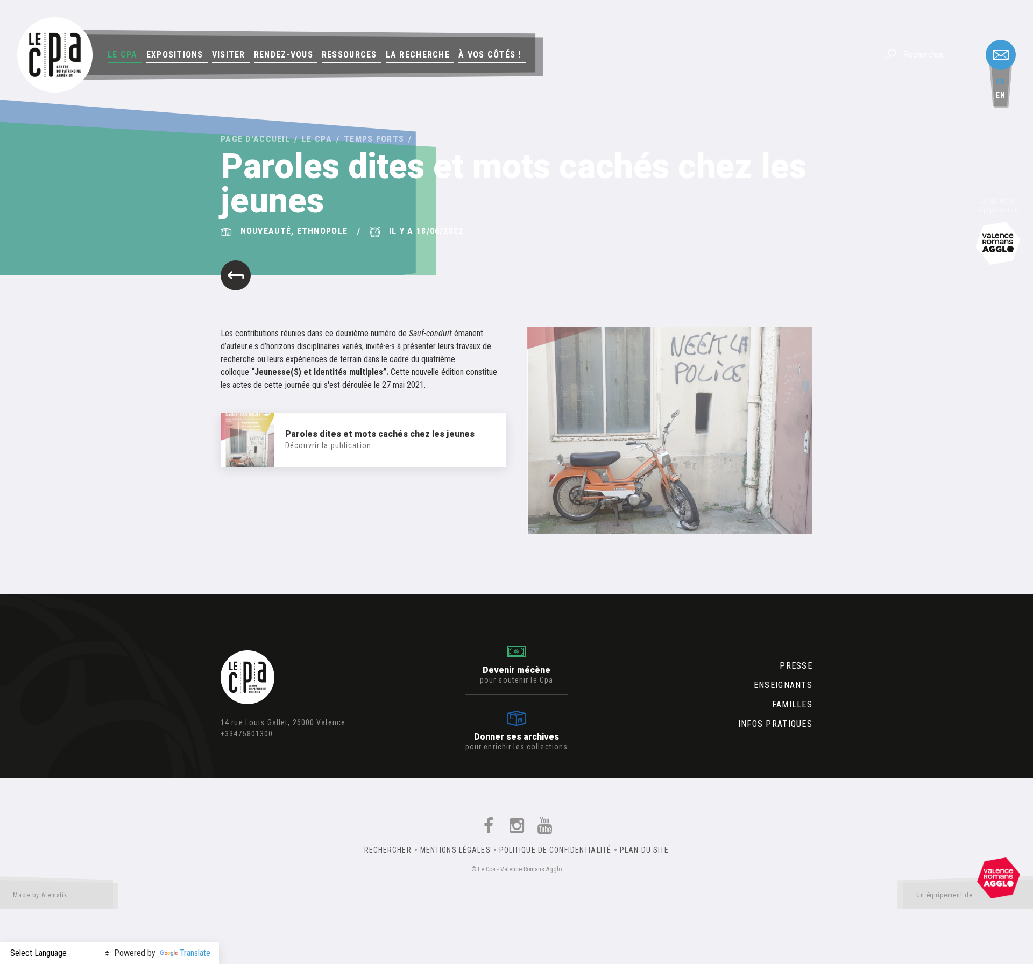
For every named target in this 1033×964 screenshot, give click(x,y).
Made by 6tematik (40, 895)
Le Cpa (123, 54)
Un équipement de (944, 895)
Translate (195, 953)
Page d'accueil (255, 139)
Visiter (228, 54)
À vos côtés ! (489, 54)
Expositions (174, 54)
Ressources (349, 54)
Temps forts (374, 139)
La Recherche (418, 54)
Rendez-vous (283, 54)
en (1001, 95)
